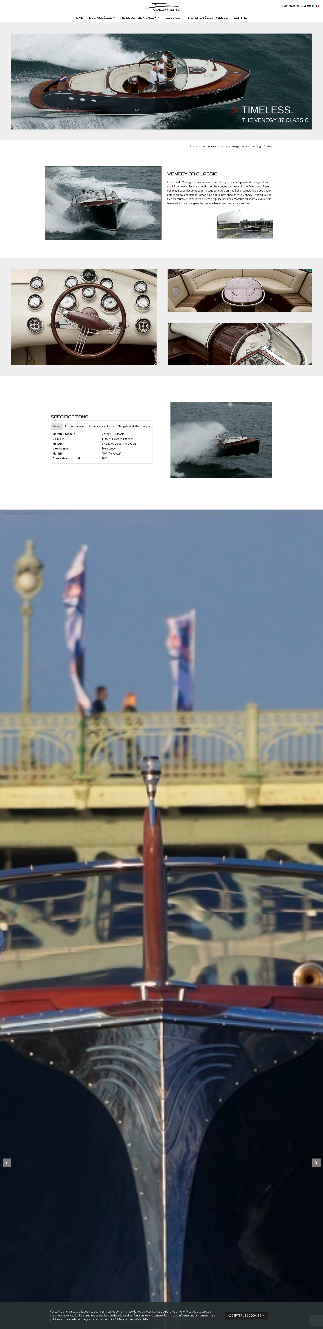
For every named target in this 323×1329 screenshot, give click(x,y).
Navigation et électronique (134, 426)
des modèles (208, 146)
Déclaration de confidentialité (131, 1319)
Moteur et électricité (101, 426)
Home (193, 146)
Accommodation (75, 426)
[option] (161, 81)
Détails (57, 426)
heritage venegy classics (234, 146)
